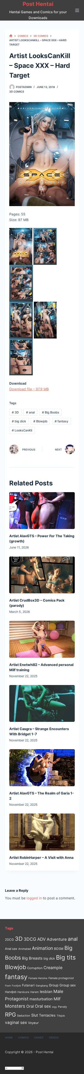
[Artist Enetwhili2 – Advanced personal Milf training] (42, 639)
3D (15, 412)
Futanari (28, 985)
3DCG (30, 939)
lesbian (46, 991)
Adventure (57, 939)
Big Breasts (32, 958)
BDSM (58, 949)
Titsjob (61, 1015)
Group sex (67, 985)
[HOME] (10, 35)
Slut (34, 1015)
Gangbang (42, 985)
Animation (42, 948)
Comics (23, 1037)
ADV (41, 939)
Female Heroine (37, 978)
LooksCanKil (22, 430)
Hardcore (23, 992)
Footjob (16, 985)
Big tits (66, 957)
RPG (10, 1014)
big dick (19, 421)
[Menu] (77, 10)
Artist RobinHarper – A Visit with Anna (41, 857)
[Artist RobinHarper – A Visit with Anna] (42, 832)
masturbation (41, 999)
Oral (30, 1006)
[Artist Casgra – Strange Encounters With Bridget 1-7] (42, 703)
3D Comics (16, 91)
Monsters (15, 1006)
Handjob (10, 992)
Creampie (53, 967)
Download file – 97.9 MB (29, 389)
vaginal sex (16, 1022)
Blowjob (40, 421)
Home (9, 1037)
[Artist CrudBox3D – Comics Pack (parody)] (42, 575)
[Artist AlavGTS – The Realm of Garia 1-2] (42, 767)
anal (30, 412)
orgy (54, 1006)
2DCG (9, 939)
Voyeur (33, 1023)
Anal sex (11, 948)
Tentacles (47, 1015)
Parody (62, 1006)
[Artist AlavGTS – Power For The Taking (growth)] (42, 510)
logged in (34, 898)
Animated (24, 948)
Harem (34, 992)
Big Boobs (50, 412)
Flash (8, 985)
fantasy (61, 421)
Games (39, 1037)
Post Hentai (38, 4)
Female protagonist (61, 978)
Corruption (34, 968)
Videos (54, 1037)
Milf (57, 998)
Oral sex (43, 1006)
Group (53, 985)
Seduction (23, 1015)
